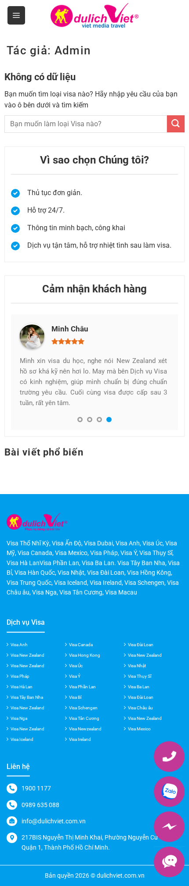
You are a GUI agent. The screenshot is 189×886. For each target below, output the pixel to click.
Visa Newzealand (85, 728)
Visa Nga (19, 718)
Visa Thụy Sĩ (139, 676)
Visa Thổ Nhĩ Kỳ (28, 543)
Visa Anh (19, 644)
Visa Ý (74, 676)
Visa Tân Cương (84, 718)
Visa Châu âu (140, 707)
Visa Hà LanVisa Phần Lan (43, 562)
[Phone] (169, 756)
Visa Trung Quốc (29, 582)
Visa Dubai (98, 543)
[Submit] (176, 123)
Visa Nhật (137, 665)
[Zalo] (169, 791)
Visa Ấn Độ (66, 543)
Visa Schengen (83, 707)
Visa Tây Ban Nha (27, 697)
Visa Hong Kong (84, 655)
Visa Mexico (139, 728)
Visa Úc (76, 665)
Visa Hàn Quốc (35, 572)
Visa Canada (81, 644)
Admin (73, 50)
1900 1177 (36, 788)
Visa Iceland (22, 739)
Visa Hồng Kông (149, 572)
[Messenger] (169, 826)
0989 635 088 (40, 804)
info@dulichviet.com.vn (54, 821)
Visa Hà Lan (22, 686)
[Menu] (16, 15)
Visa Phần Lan (82, 686)
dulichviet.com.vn (121, 875)
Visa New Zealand (27, 655)
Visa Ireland (80, 739)
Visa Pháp (20, 676)
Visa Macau (121, 592)
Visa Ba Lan (138, 686)
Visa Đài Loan (140, 644)
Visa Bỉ (75, 697)
